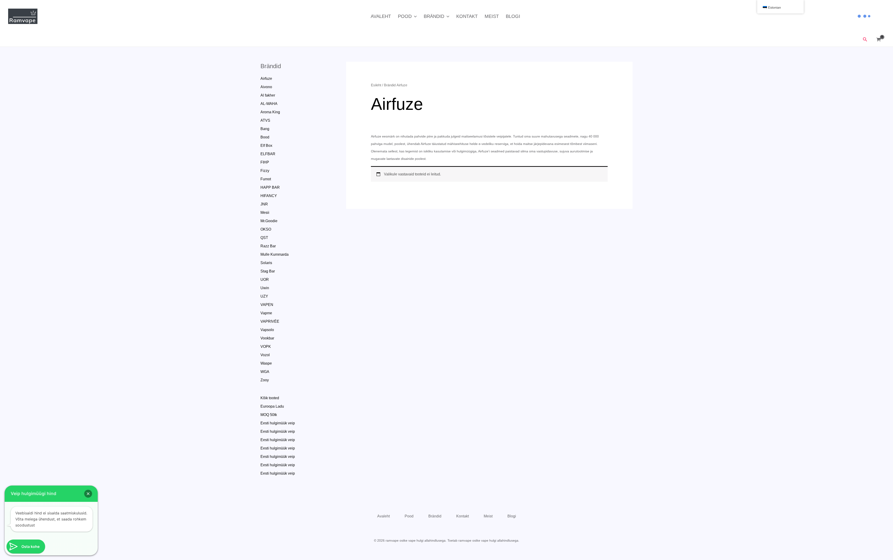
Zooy (264, 380)
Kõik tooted (269, 398)
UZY (264, 296)
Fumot (265, 179)
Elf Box (266, 146)
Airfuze (266, 78)
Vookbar (267, 338)
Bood (264, 137)
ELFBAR (267, 154)
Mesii (264, 213)
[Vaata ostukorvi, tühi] (879, 40)
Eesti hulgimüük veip (277, 423)
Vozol (265, 355)
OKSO (265, 229)
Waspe (266, 363)
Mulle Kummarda (274, 254)
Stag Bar (267, 271)
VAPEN (266, 305)
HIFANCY (268, 196)
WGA (264, 372)
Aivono (266, 87)
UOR (264, 280)
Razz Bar (268, 246)
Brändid (434, 16)
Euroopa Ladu (272, 406)
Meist (492, 16)
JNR (264, 204)
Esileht (376, 85)
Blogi (513, 16)
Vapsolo (267, 330)
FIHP (264, 162)
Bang (264, 129)
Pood (405, 16)
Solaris (266, 263)
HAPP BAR (270, 187)
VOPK (265, 347)
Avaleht (381, 16)
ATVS (265, 120)
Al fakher (267, 95)
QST (264, 238)
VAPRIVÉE (269, 321)
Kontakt (467, 16)
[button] (414, 16)
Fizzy (264, 171)
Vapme (266, 313)
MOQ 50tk (268, 415)
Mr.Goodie (268, 221)
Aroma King (270, 112)
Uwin (264, 288)
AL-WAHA (268, 104)
